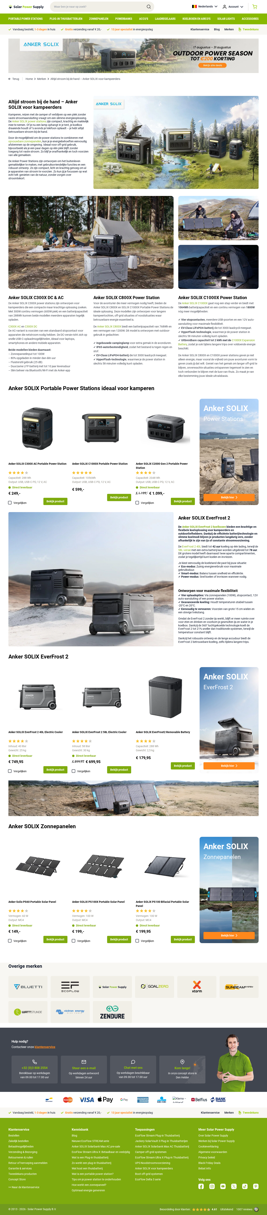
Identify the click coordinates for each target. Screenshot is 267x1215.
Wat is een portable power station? (93, 1173)
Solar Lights (226, 19)
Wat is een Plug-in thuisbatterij (90, 1157)
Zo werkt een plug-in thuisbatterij (91, 1162)
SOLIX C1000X (199, 303)
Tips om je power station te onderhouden (96, 1179)
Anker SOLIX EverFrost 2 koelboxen (204, 526)
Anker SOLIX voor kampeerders (154, 1168)
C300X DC (31, 326)
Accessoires (250, 19)
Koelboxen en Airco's (197, 19)
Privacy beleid (206, 1157)
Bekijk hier (227, 497)
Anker (101, 326)
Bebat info (204, 1168)
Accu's (143, 19)
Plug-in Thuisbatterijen (66, 19)
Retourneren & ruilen (20, 1157)
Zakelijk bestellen (18, 1141)
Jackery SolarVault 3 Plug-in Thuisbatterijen (161, 1141)
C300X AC (14, 326)
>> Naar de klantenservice (23, 1187)
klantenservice (45, 1047)
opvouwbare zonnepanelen (24, 141)
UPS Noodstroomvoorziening (152, 1162)
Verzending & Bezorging (22, 1152)
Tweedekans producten (22, 1173)
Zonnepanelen (98, 19)
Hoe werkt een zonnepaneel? (89, 1184)
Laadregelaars (165, 19)
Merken (229, 29)
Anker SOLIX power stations (29, 121)
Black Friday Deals (209, 1162)
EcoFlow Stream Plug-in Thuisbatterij (157, 1135)
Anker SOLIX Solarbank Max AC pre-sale (96, 1146)
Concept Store (17, 1179)
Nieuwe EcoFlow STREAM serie (90, 1141)
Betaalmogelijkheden (21, 1146)
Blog (217, 29)
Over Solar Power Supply (213, 1135)
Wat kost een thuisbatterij (87, 1168)
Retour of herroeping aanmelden (27, 1162)
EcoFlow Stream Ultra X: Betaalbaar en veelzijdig (101, 1152)
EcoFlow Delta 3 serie (148, 1179)
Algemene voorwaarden (212, 1152)
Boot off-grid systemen (149, 1173)
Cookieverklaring (208, 1146)
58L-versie (184, 550)
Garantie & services (20, 1168)
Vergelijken (20, 502)
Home (29, 78)
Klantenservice (200, 29)
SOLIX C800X (113, 326)
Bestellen (13, 1135)
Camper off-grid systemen (151, 1152)
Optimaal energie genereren (88, 1190)
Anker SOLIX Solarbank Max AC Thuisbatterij (162, 1146)
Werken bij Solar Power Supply (216, 1141)
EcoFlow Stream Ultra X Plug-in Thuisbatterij (161, 1157)
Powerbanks (123, 19)
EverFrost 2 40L (191, 546)
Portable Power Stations (25, 19)
